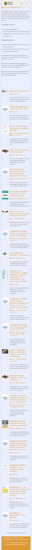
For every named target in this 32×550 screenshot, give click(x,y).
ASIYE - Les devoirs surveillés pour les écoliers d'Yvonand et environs (19, 213)
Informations (17, 7)
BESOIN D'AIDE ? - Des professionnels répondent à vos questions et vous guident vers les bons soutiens (20, 491)
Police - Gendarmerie (17, 310)
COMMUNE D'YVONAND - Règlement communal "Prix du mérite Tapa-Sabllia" (20, 233)
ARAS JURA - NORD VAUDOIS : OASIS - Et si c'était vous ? (18, 378)
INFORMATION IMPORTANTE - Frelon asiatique (18, 515)
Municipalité (7, 7)
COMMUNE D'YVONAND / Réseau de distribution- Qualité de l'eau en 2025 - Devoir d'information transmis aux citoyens (19, 445)
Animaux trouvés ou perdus (20, 91)
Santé (13, 258)
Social (13, 155)
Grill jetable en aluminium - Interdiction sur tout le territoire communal (19, 194)
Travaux (13, 428)
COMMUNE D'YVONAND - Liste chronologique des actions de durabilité (19, 327)
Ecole (13, 218)
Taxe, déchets (15, 135)
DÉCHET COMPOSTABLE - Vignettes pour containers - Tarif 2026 (20, 128)
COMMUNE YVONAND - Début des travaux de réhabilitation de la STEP (19, 423)
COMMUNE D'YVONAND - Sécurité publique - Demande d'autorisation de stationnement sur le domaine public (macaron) (19, 303)
